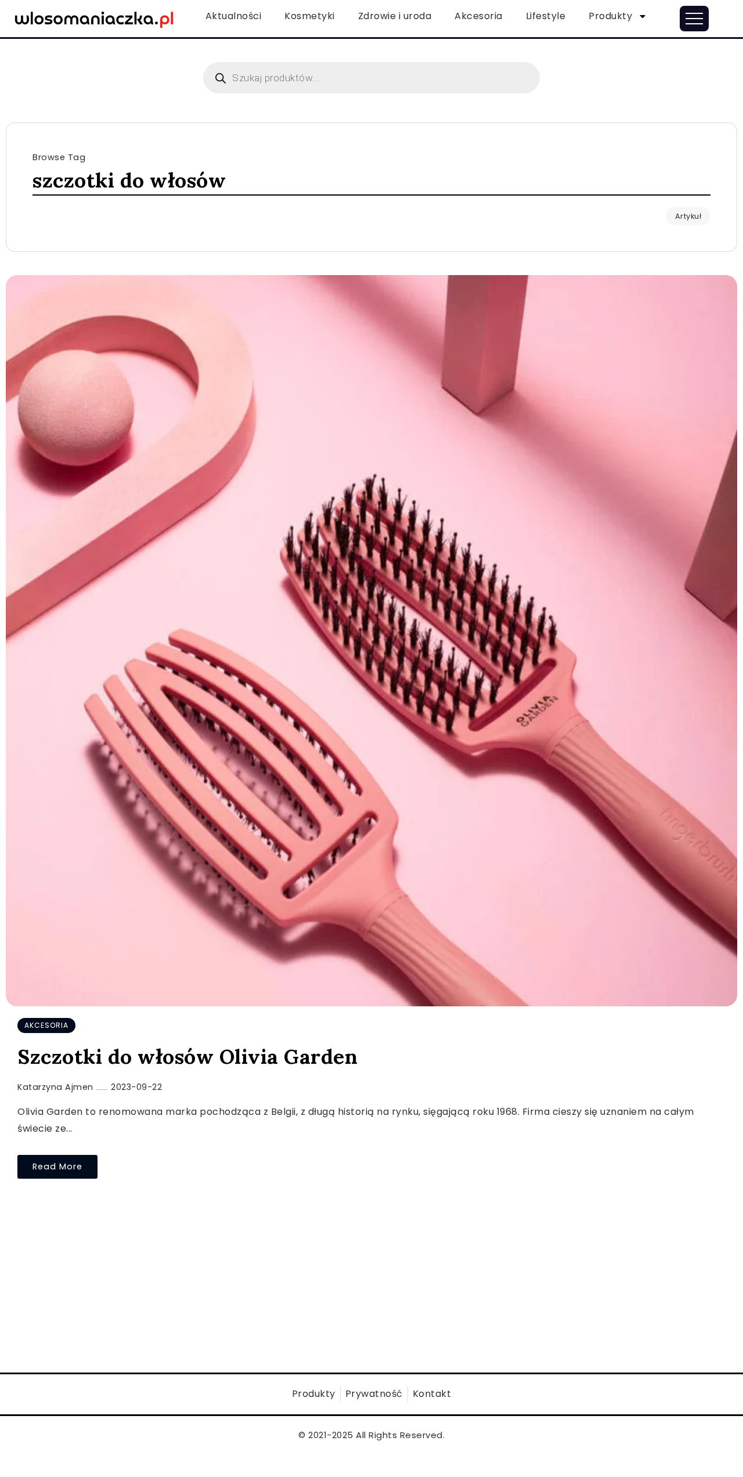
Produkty (610, 16)
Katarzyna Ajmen (56, 1087)
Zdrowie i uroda (395, 16)
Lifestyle (546, 16)
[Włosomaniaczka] (94, 17)
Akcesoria (479, 16)
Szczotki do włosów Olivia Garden (187, 1056)
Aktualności (233, 16)
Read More (57, 1166)
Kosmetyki (309, 16)
